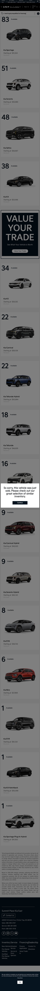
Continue (20, 503)
